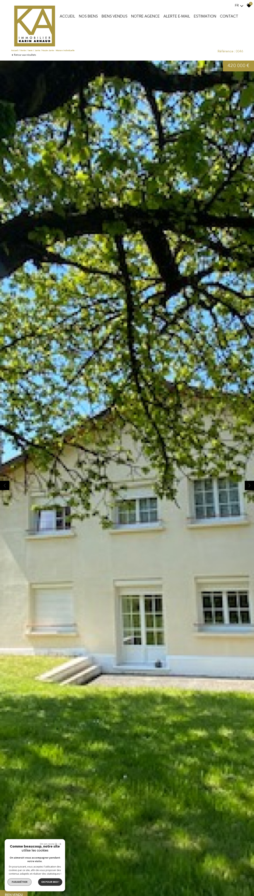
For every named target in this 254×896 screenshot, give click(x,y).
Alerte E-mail (176, 16)
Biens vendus (114, 16)
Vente (23, 51)
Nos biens (88, 16)
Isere (30, 51)
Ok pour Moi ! (50, 882)
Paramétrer (20, 882)
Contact (229, 16)
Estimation (205, 16)
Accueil (67, 16)
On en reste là (48, 843)
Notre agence (145, 16)
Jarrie (37, 51)
